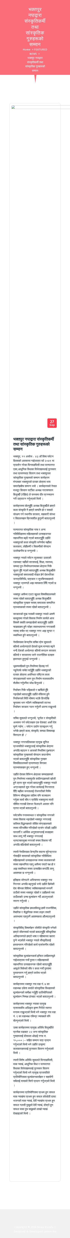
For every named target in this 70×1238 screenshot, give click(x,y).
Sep (52, 423)
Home (26, 49)
